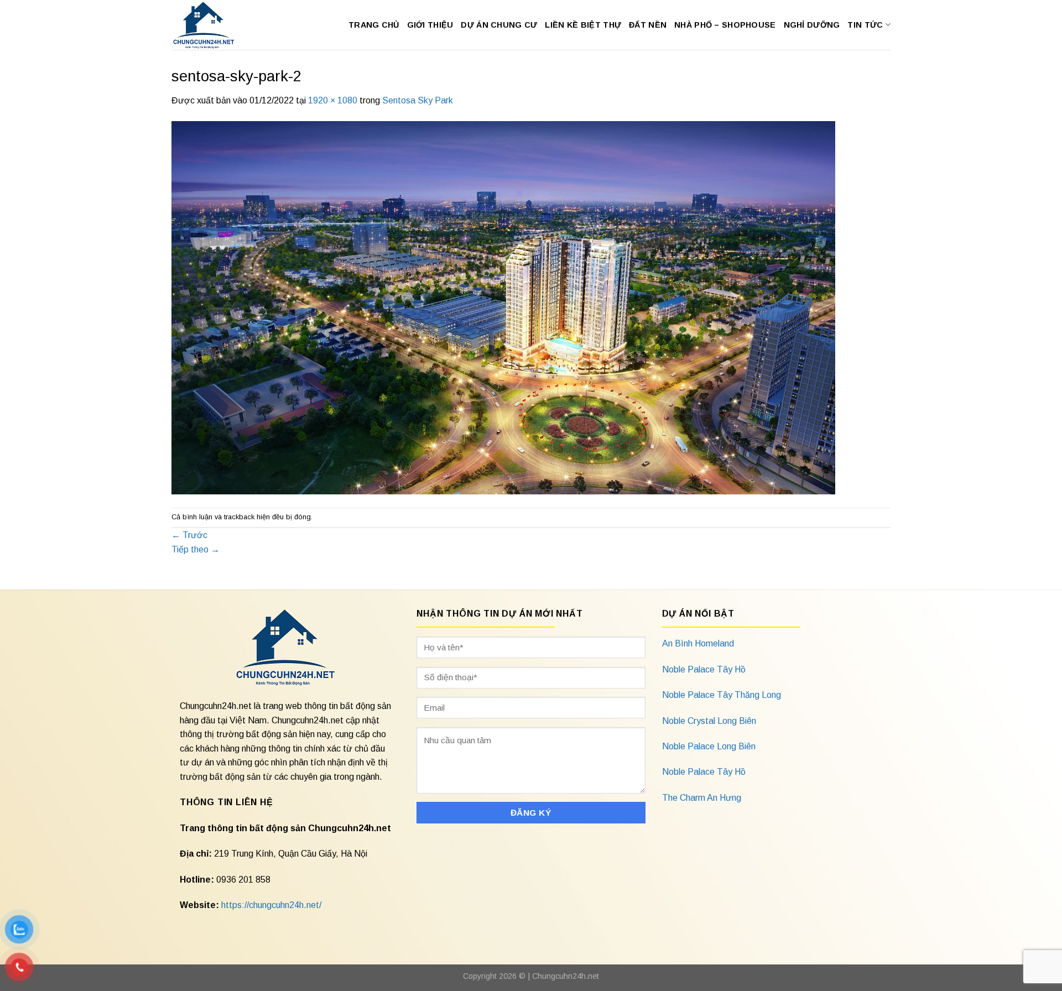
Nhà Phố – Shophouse (724, 24)
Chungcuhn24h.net (565, 976)
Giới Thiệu (430, 24)
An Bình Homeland (698, 643)
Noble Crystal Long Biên (709, 721)
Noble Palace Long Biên (709, 746)
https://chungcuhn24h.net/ (271, 905)
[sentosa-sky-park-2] (503, 306)
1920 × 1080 (332, 100)
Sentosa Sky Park (417, 100)
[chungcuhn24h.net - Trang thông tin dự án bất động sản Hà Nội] (209, 25)
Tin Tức (865, 24)
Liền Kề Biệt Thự (583, 24)
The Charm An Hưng (701, 797)
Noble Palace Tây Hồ (704, 669)
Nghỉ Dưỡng (812, 24)
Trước (189, 535)
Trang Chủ (373, 24)
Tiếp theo (195, 549)
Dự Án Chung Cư (499, 24)
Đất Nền (648, 24)
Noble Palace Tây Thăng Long (721, 695)
